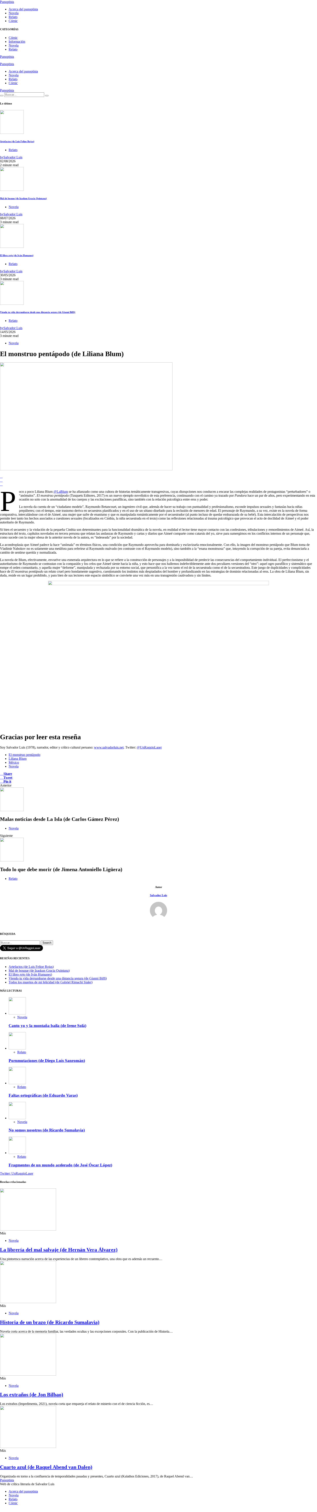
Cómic (13, 21)
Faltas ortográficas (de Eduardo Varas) (43, 1095)
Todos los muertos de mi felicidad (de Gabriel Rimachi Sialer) (51, 982)
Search (46, 942)
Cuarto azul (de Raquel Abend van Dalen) (46, 1467)
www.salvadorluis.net (109, 747)
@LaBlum (60, 491)
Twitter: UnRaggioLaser (16, 1173)
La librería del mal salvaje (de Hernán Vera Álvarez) (59, 1250)
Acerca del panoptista (23, 9)
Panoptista (7, 2)
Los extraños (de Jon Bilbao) (31, 1394)
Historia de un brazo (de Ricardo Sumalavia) (49, 1322)
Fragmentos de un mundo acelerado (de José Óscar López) (60, 1165)
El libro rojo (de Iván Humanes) (16, 255)
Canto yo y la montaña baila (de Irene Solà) (47, 1025)
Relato (13, 17)
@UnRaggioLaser (149, 747)
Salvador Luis (158, 895)
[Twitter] (1, 60)
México (14, 762)
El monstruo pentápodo (24, 755)
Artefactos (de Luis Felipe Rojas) (17, 141)
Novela (14, 13)
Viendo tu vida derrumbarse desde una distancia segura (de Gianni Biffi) (37, 312)
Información (17, 41)
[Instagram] (6, 60)
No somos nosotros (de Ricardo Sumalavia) (47, 1130)
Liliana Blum (18, 758)
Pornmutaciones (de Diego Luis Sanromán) (47, 1060)
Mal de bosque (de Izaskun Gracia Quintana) (23, 198)
